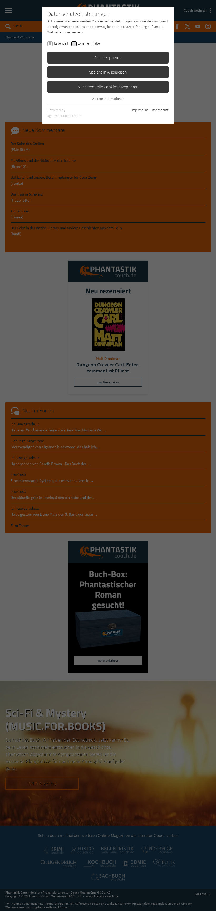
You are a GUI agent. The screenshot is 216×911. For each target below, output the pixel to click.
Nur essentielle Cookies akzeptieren (108, 86)
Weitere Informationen (108, 98)
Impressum (139, 110)
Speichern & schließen (108, 72)
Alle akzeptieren (108, 57)
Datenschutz (159, 110)
